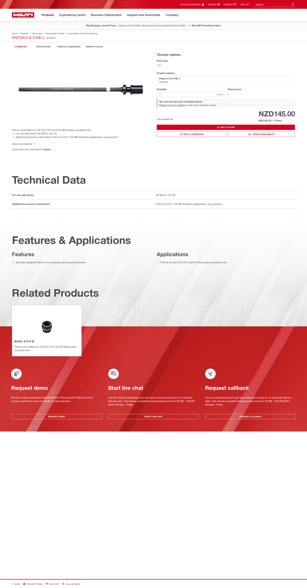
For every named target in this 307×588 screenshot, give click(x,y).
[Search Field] (292, 4)
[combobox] (274, 4)
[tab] (21, 46)
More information (22, 144)
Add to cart (227, 127)
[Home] (23, 15)
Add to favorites (193, 134)
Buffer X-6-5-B (24, 341)
